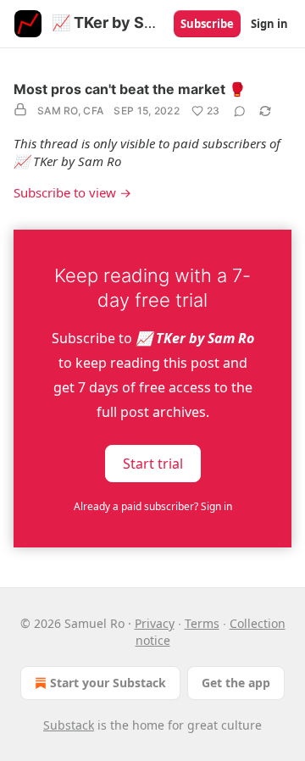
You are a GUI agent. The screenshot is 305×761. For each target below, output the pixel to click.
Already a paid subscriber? (153, 506)
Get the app (236, 683)
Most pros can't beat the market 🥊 (130, 89)
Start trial (153, 463)
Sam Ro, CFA (70, 110)
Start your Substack (108, 683)
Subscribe (207, 23)
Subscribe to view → (72, 192)
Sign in (269, 23)
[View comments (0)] (240, 111)
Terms (202, 623)
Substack (68, 725)
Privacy (155, 623)
